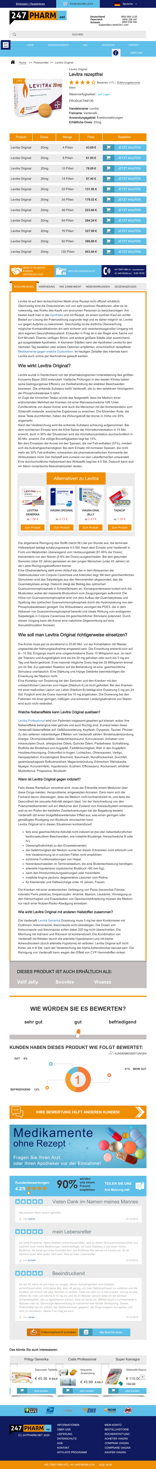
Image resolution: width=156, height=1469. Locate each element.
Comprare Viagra (118, 1447)
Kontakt (63, 1447)
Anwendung (47, 286)
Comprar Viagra (117, 1443)
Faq (85, 45)
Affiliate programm (72, 1452)
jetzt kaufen (41, 1390)
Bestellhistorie (117, 1429)
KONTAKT (134, 45)
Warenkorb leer (81, 3)
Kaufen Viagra (115, 1452)
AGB (60, 1443)
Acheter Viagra (116, 1438)
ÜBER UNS (136, 53)
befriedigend (122, 1021)
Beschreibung (24, 286)
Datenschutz (67, 1438)
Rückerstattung (117, 1434)
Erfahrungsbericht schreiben (58, 1332)
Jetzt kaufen (129, 147)
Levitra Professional (31, 720)
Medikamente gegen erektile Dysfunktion (45, 351)
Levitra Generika (49, 920)
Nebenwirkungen (98, 286)
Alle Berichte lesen (110, 1332)
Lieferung (64, 1434)
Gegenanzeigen (125, 286)
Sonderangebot (58, 45)
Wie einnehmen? (70, 286)
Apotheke (56, 315)
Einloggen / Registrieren (30, 3)
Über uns (64, 1429)
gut (78, 1021)
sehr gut (33, 1021)
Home (30, 45)
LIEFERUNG (108, 45)
